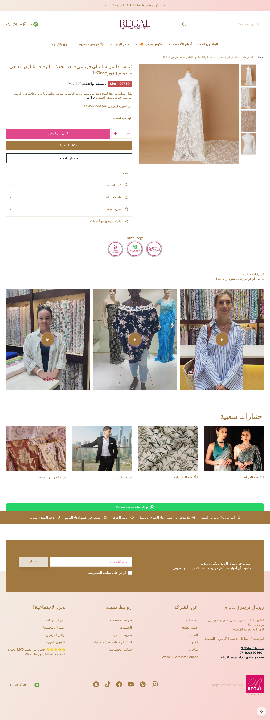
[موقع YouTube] (131, 684)
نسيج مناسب (123, 477)
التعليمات (126, 627)
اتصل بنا (193, 635)
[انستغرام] (155, 684)
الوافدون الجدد (208, 44)
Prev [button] (164, 5)
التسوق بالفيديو (62, 44)
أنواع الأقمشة (182, 44)
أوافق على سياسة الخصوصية (107, 573)
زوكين (184, 24)
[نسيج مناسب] (102, 448)
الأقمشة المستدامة (186, 477)
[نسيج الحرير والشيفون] (36, 448)
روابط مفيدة (118, 607)
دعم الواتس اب (56, 620)
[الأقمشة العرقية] (234, 448)
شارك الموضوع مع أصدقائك (106, 221)
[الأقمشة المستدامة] (168, 448)
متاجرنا (193, 649)
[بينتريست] (143, 684)
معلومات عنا (190, 620)
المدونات (192, 642)
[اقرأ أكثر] (23, 24)
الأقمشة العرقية (253, 477)
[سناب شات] (96, 684)
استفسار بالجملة (69, 158)
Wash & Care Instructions (180, 657)
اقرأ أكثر (91, 97)
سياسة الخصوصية (120, 649)
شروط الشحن (122, 635)
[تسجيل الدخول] (15, 24)
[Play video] (222, 339)
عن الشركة (186, 607)
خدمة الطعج (190, 627)
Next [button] (106, 5)
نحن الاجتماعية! (49, 607)
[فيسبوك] (119, 684)
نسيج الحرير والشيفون (51, 477)
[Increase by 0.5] (115, 134)
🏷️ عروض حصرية (91, 44)
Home (261, 57)
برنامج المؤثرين (56, 635)
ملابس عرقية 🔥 (151, 44)
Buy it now (69, 145)
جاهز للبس (121, 44)
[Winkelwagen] (8, 24)
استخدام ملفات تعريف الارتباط (112, 642)
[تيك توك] (107, 684)
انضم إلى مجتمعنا (54, 627)
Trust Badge (135, 238)
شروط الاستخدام (121, 620)
